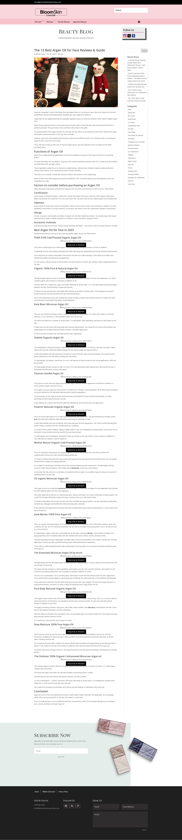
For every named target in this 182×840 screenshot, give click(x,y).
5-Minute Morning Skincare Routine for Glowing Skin (136, 85)
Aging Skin (131, 113)
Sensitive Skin (132, 171)
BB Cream (131, 116)
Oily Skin (131, 165)
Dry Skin (130, 129)
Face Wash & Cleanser (135, 135)
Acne (129, 109)
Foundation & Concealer (136, 142)
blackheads (75, 468)
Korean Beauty (64, 22)
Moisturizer (132, 158)
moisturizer (62, 488)
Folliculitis (131, 139)
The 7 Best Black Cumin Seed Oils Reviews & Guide (136, 99)
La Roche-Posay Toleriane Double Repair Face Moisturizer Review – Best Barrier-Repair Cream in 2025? (136, 65)
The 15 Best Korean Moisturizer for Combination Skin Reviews (137, 92)
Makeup (49, 22)
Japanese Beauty (79, 22)
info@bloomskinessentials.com (46, 808)
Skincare (38, 22)
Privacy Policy (63, 792)
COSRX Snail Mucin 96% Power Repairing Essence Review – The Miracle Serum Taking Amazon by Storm (137, 77)
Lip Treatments (133, 152)
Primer (130, 168)
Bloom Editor (40, 54)
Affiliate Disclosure (48, 792)
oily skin (90, 533)
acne (35, 419)
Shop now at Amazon (76, 245)
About (37, 792)
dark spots (91, 607)
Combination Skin (134, 126)
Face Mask (131, 132)
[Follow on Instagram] (124, 35)
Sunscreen (131, 184)
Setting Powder (133, 174)
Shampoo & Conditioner (136, 178)
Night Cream (132, 161)
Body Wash (132, 119)
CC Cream (131, 122)
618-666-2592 (39, 805)
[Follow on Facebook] (133, 35)
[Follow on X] (129, 35)
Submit (144, 830)
